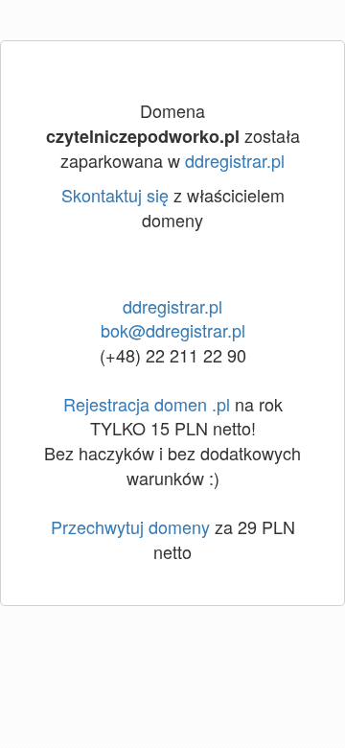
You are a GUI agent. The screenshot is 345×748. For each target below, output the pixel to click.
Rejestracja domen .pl (146, 403)
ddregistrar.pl (235, 160)
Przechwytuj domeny (130, 526)
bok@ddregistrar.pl (173, 329)
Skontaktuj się (115, 194)
